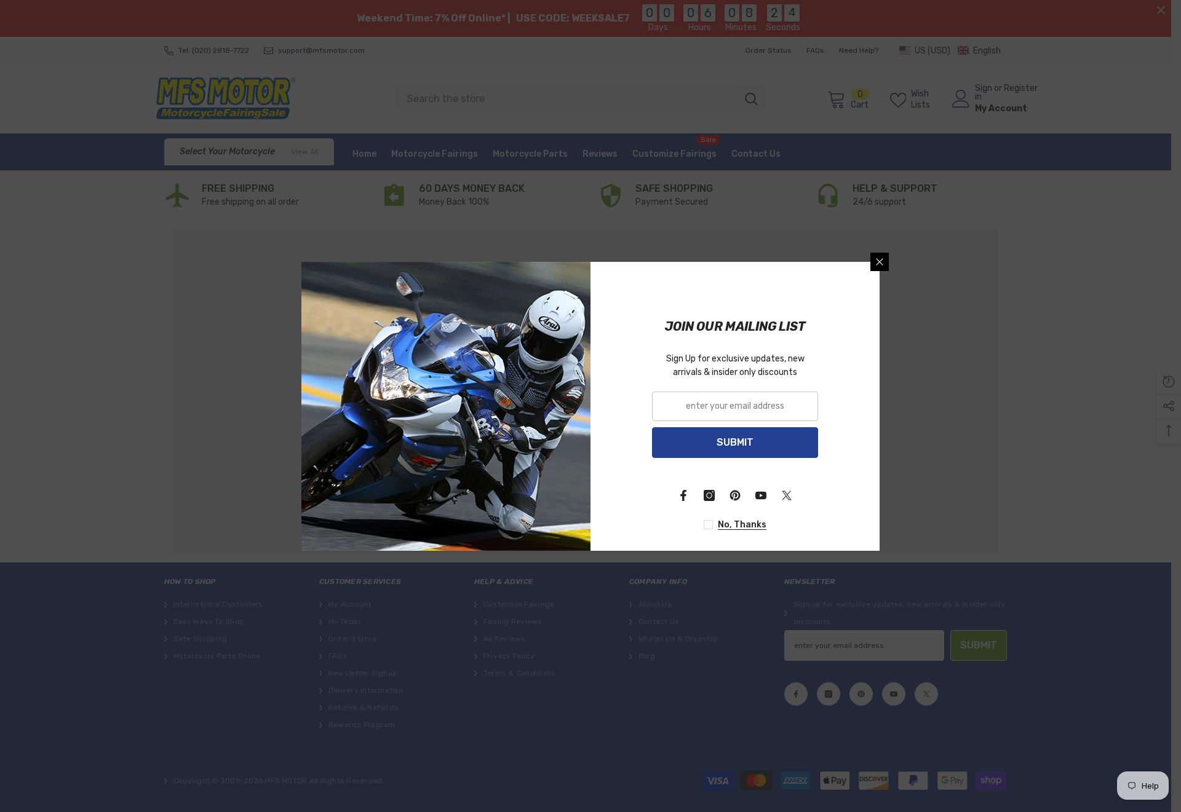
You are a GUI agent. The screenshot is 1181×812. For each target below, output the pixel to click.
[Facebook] (683, 495)
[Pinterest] (735, 495)
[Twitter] (787, 495)
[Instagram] (709, 495)
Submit (735, 442)
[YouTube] (761, 495)
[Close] (879, 262)
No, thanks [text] (742, 524)
